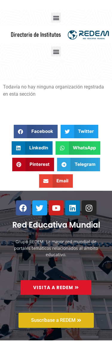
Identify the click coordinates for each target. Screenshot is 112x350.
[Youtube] (56, 207)
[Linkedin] (72, 207)
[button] (56, 17)
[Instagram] (89, 207)
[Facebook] (23, 207)
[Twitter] (39, 207)
